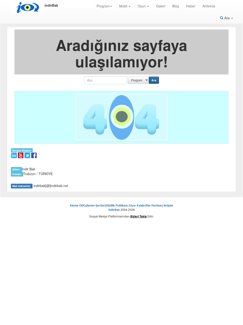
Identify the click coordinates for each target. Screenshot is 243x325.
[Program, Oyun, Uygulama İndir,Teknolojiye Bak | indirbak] (27, 8)
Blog (175, 6)
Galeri (160, 6)
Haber (190, 6)
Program (103, 6)
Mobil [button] (123, 6)
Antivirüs (208, 6)
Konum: (17, 174)
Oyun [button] (142, 6)
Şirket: (16, 169)
